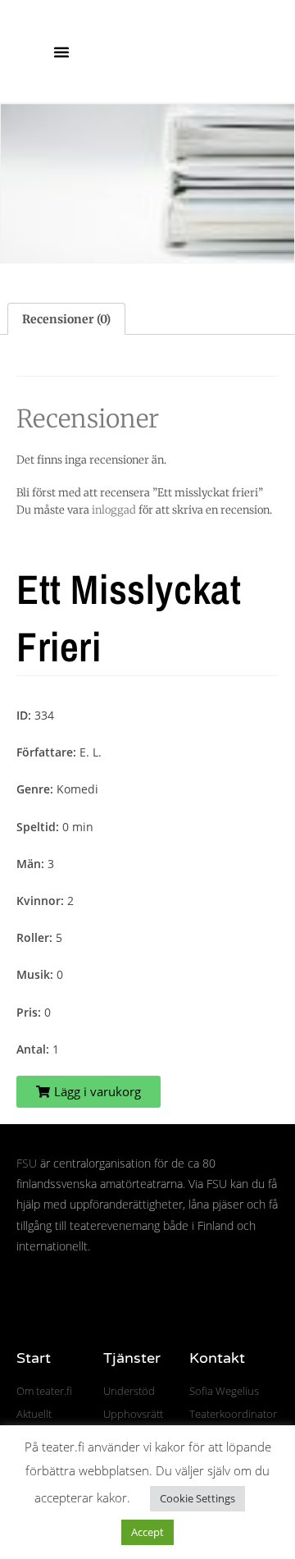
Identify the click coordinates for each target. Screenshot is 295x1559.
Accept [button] (147, 1532)
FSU (26, 1163)
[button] (61, 51)
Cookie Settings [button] (197, 1498)
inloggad (114, 510)
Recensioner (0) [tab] (66, 319)
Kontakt (217, 1358)
